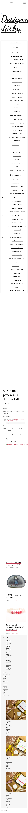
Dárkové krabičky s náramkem (17, 212)
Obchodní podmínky (8, 640)
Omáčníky (17, 111)
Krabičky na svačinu (17, 93)
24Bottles (15, 52)
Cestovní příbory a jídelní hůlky (17, 226)
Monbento (15, 89)
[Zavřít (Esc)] (6, 810)
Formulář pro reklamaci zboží (8, 664)
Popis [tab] (7, 423)
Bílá (4, 676)
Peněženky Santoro (17, 119)
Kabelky (17, 166)
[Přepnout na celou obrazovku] (2, 810)
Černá (4, 692)
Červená (5, 693)
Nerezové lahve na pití (17, 56)
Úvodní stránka (15, 43)
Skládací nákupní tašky (17, 149)
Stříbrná (5, 689)
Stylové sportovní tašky (17, 63)
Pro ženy (12, 420)
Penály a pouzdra (17, 130)
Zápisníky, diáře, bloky (17, 126)
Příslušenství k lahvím (17, 59)
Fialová (7, 676)
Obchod (15, 47)
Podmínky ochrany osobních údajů (8, 645)
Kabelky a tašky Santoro (17, 123)
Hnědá (4, 678)
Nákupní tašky (17, 152)
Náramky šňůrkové (17, 78)
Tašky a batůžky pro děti (17, 170)
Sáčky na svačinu (17, 97)
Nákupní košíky (17, 156)
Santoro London (16, 115)
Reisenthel (15, 145)
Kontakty (8, 668)
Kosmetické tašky (17, 133)
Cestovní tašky (17, 159)
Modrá (4, 679)
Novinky (8, 669)
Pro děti (7, 420)
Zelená (5, 690)
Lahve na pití (17, 108)
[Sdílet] (4, 810)
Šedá (4, 695)
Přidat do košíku (14, 571)
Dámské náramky (17, 71)
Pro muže (5, 684)
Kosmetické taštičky (17, 163)
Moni (15, 67)
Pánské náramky (17, 75)
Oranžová (5, 681)
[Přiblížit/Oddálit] (1, 810)
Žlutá (7, 695)
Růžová (16, 420)
